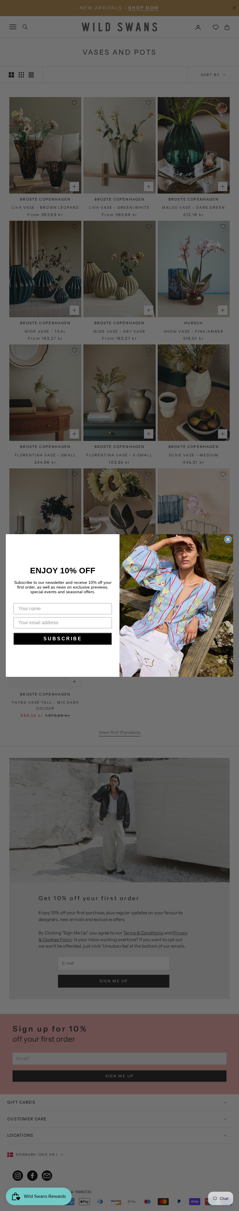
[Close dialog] (228, 539)
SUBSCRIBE (62, 638)
